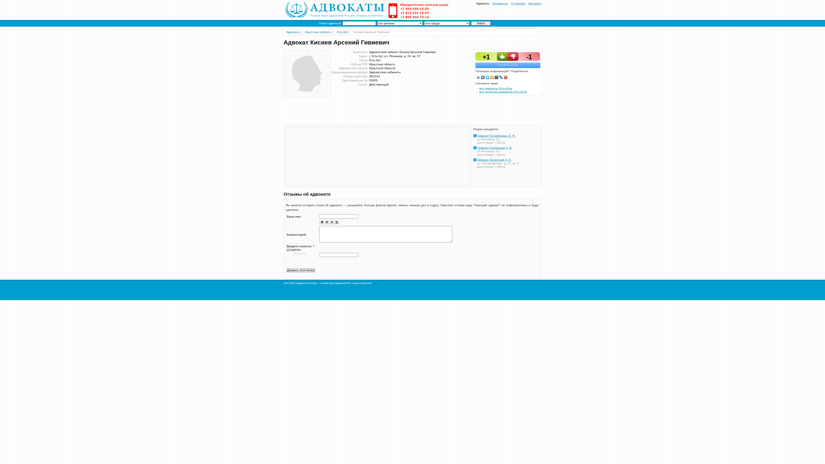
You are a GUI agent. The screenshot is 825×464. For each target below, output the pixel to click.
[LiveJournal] (501, 77)
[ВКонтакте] (483, 77)
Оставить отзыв (508, 65)
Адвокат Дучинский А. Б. (495, 160)
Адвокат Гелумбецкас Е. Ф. (497, 135)
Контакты (535, 3)
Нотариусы (500, 3)
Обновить (299, 253)
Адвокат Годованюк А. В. (495, 148)
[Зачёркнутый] (331, 222)
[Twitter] (487, 77)
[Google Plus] (505, 77)
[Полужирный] (321, 222)
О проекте (518, 3)
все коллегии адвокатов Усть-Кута (503, 91)
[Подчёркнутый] (336, 222)
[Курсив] (326, 222)
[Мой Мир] (496, 77)
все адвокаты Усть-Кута (495, 88)
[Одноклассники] (492, 77)
